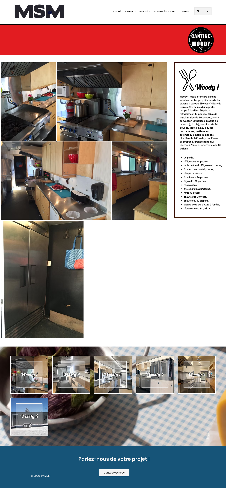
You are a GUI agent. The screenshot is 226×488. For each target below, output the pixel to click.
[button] (145, 11)
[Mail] (49, 12)
